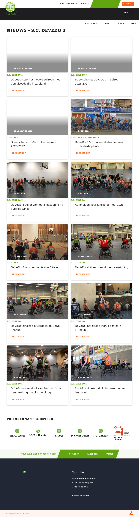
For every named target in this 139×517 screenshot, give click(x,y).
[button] (128, 12)
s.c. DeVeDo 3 (79, 75)
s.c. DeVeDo (78, 200)
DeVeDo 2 (12, 137)
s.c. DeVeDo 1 (15, 75)
